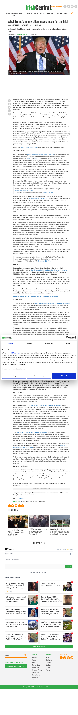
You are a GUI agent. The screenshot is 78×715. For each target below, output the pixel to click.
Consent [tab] (10, 343)
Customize (37, 376)
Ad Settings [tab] (49, 343)
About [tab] (68, 343)
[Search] (72, 13)
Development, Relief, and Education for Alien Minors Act (49, 270)
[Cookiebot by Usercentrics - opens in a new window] (67, 337)
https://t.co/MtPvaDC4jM (24, 191)
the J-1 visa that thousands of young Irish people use (52, 303)
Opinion (48, 662)
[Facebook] (64, 6)
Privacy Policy (37, 670)
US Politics (41, 501)
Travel (48, 667)
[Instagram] (72, 6)
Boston (29, 158)
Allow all (64, 376)
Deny (14, 376)
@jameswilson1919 (23, 34)
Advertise (35, 667)
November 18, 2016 (44, 261)
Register (35, 677)
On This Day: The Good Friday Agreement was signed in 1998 (16, 532)
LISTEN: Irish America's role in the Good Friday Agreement (38, 531)
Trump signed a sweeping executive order (40, 154)
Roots (48, 670)
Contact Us (36, 665)
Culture (48, 665)
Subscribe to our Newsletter (16, 666)
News (48, 657)
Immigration (25, 501)
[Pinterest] (75, 6)
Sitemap (35, 680)
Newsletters (56, 6)
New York (37, 158)
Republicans (33, 501)
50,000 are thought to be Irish (37, 198)
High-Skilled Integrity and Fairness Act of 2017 (45, 405)
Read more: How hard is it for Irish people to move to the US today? (36, 296)
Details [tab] (29, 343)
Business (49, 660)
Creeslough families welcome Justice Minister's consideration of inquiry (59, 531)
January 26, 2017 (48, 193)
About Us (35, 662)
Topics (34, 660)
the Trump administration (29, 147)
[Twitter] (68, 6)
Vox (17, 498)
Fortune (21, 498)
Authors (35, 657)
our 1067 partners (14, 353)
